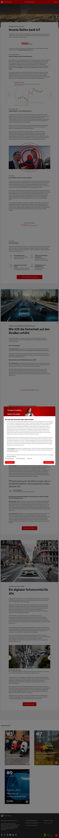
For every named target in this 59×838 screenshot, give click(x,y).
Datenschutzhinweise (9, 458)
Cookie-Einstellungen (20, 458)
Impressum (29, 458)
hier (25, 424)
